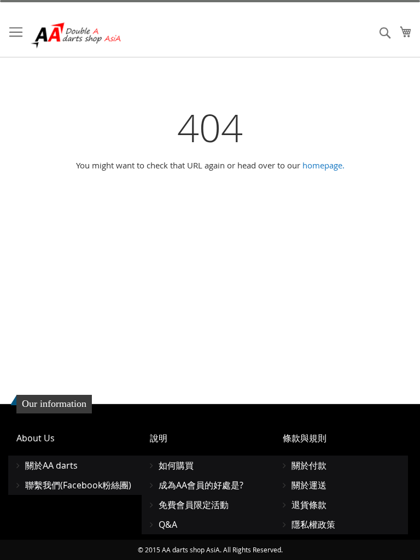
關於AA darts (51, 465)
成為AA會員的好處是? (201, 485)
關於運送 (308, 485)
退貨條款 (308, 505)
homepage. (323, 165)
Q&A (168, 524)
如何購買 (176, 465)
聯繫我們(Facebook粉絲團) (78, 485)
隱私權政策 (313, 524)
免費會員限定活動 (194, 505)
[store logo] (76, 35)
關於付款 (308, 465)
